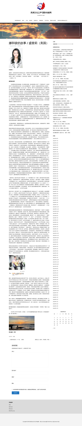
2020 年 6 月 (55, 299)
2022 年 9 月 (55, 239)
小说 (27, 20)
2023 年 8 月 (55, 215)
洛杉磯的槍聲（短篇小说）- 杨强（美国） (62, 132)
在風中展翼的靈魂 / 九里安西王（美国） (61, 101)
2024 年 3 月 (55, 200)
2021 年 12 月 (56, 259)
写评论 (19, 46)
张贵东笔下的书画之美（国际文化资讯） (61, 107)
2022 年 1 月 (55, 257)
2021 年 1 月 (55, 284)
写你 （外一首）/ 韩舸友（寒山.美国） (61, 128)
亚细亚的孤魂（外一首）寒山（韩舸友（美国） (63, 72)
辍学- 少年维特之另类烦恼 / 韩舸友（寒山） (62, 61)
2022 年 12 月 (56, 233)
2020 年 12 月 (56, 286)
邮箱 (13, 377)
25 (60, 323)
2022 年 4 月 (55, 250)
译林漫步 (41, 20)
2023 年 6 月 (55, 220)
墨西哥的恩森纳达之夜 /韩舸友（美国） (61, 130)
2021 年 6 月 (55, 272)
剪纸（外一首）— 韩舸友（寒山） (60, 84)
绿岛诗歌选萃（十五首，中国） (59, 65)
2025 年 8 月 (55, 162)
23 (54, 323)
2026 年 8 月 (55, 138)
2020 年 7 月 (55, 297)
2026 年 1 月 (55, 151)
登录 (10, 404)
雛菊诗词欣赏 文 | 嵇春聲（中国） (60, 98)
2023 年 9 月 (55, 213)
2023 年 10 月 (56, 211)
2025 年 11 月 (56, 156)
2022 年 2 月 (55, 255)
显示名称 (14, 370)
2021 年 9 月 (55, 266)
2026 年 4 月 (55, 147)
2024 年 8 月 (55, 189)
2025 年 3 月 (55, 173)
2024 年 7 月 (55, 191)
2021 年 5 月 (55, 275)
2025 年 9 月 (55, 160)
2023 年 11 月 (56, 209)
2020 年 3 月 (55, 306)
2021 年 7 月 (55, 270)
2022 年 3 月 (55, 253)
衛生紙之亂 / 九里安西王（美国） (60, 113)
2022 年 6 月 (55, 246)
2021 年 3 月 (55, 279)
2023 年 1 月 (55, 231)
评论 (13, 351)
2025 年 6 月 (55, 167)
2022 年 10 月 (56, 237)
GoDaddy (44, 421)
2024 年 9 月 (55, 187)
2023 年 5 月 (55, 222)
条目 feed (10, 406)
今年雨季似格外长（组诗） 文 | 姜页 (60, 63)
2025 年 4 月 (55, 171)
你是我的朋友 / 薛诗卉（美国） (59, 126)
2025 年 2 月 (55, 176)
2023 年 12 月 (56, 206)
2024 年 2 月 (55, 202)
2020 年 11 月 (56, 288)
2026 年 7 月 (55, 140)
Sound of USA (13, 46)
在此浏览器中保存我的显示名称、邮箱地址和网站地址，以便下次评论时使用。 (30, 389)
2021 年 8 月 (55, 268)
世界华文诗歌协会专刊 (62, 20)
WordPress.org (12, 410)
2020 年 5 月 (55, 301)
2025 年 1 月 (55, 178)
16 (54, 321)
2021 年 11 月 (56, 261)
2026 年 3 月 (55, 149)
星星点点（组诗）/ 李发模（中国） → (43, 339)
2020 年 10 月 (56, 290)
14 (68, 319)
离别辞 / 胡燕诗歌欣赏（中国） (59, 76)
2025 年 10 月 (56, 158)
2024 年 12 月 (56, 180)
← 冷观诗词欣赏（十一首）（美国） (16, 339)
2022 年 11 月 (56, 235)
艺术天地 (47, 20)
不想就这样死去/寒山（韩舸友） (60, 59)
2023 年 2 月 (55, 228)
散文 (23, 20)
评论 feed (10, 408)
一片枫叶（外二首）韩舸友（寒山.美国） (61, 123)
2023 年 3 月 (55, 226)
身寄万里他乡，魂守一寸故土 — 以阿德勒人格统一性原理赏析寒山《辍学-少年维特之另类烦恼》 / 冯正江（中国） (63, 55)
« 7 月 (54, 328)
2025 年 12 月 (56, 153)
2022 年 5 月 (55, 248)
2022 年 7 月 (55, 244)
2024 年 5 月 (55, 195)
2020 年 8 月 (55, 295)
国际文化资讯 (53, 20)
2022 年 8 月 (55, 242)
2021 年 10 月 (56, 264)
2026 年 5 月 (55, 145)
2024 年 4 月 (55, 198)
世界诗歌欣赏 (18, 20)
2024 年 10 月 (56, 184)
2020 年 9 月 (55, 292)
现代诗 (30, 20)
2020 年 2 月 (55, 308)
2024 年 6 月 (55, 193)
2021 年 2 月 (55, 281)
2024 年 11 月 (56, 182)
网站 (13, 383)
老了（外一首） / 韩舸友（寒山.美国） (61, 78)
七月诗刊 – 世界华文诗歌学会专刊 (60, 115)
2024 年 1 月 (55, 204)
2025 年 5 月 (55, 169)
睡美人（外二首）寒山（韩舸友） (60, 74)
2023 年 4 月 (55, 224)
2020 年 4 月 (55, 303)
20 (65, 321)
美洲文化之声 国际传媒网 (41, 12)
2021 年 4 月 (55, 277)
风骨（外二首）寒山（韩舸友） (59, 121)
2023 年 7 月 (55, 217)
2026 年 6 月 (55, 142)
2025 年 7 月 (55, 165)
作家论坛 (36, 20)
